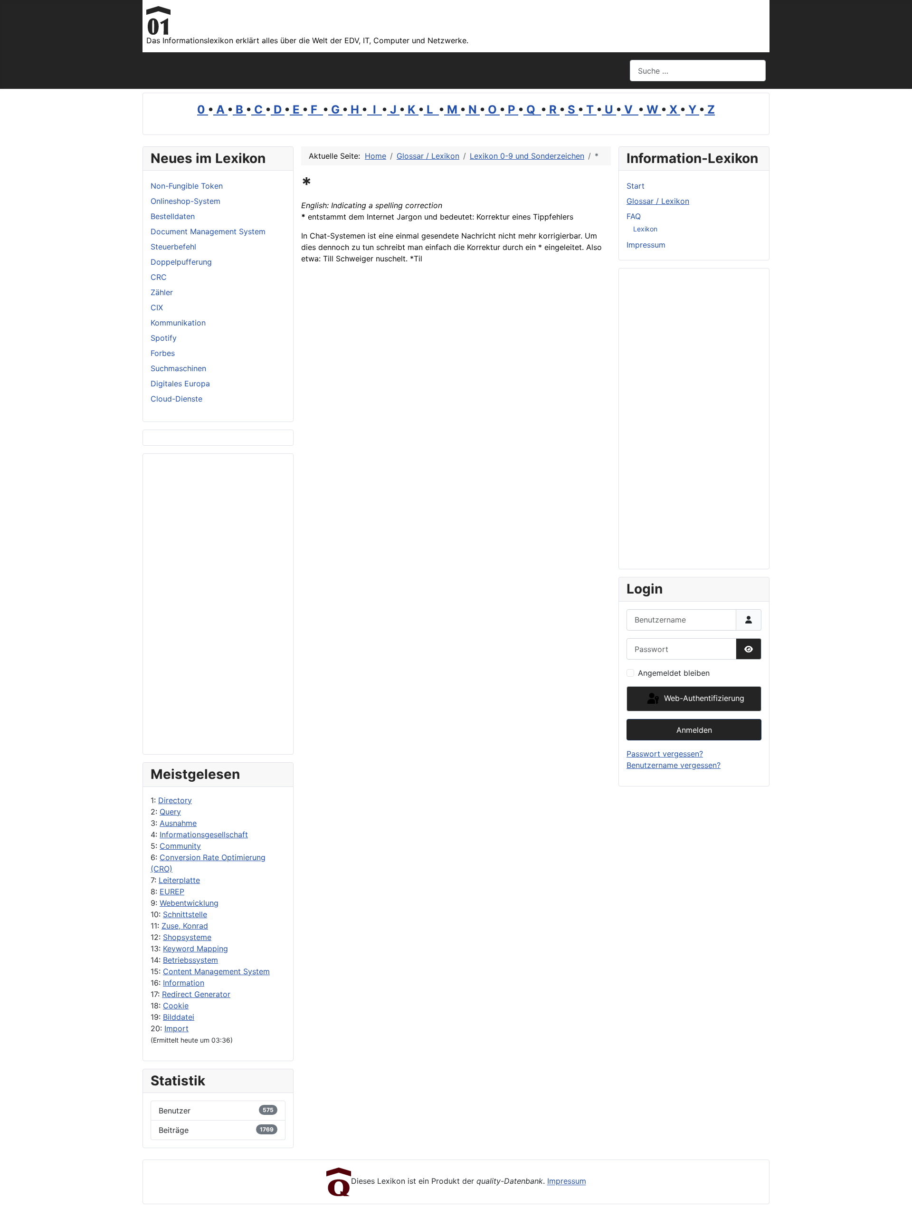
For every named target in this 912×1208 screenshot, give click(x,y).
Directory (175, 800)
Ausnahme (178, 823)
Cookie (176, 1005)
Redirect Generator (196, 994)
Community (180, 846)
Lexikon (645, 229)
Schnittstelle (185, 914)
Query (170, 811)
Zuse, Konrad (185, 925)
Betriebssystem (190, 960)
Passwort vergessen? (665, 753)
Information (183, 982)
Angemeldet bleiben (674, 673)
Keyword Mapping (195, 948)
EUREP (172, 891)
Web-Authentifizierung (703, 698)
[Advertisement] (218, 604)
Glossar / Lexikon (658, 201)
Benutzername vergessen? (674, 765)
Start (636, 186)
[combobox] (698, 70)
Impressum (646, 244)
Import (176, 1028)
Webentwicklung (189, 903)
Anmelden (694, 730)
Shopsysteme (187, 937)
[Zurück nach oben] (895, 1190)
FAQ (634, 216)
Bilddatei (178, 1017)
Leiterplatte (179, 880)
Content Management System (216, 971)
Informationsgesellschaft (204, 834)
